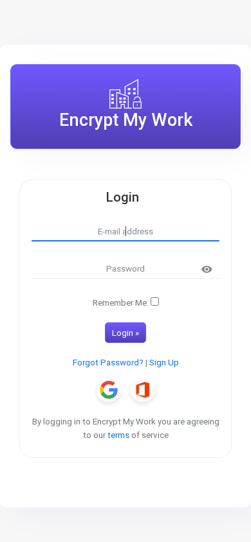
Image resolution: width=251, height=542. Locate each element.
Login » (125, 333)
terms (118, 435)
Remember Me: (121, 302)
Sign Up (164, 362)
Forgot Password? (108, 362)
